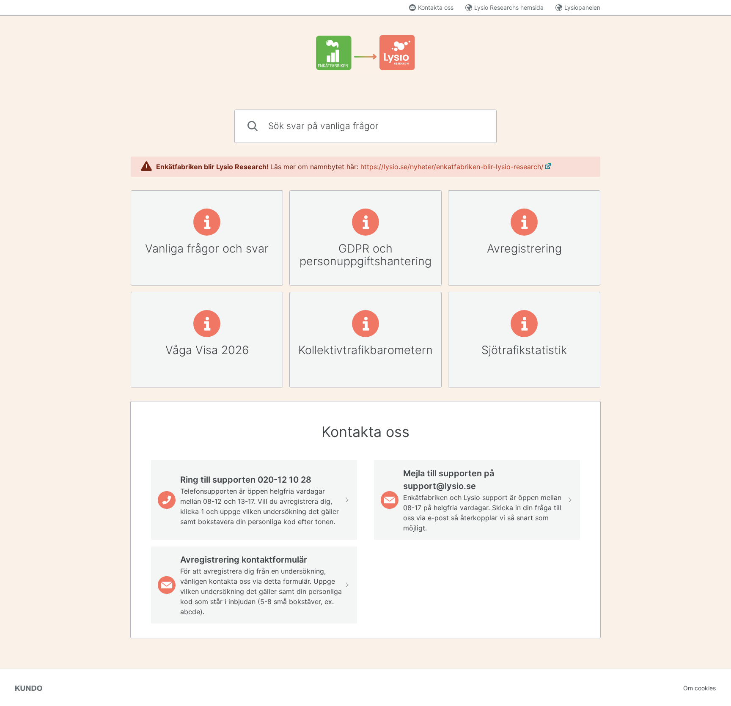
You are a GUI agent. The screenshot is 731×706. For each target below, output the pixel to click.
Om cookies (699, 688)
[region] (207, 238)
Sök (476, 126)
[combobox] (365, 126)
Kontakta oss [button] (435, 7)
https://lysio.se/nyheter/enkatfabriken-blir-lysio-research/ (452, 166)
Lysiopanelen (582, 7)
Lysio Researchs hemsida (509, 7)
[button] (254, 585)
